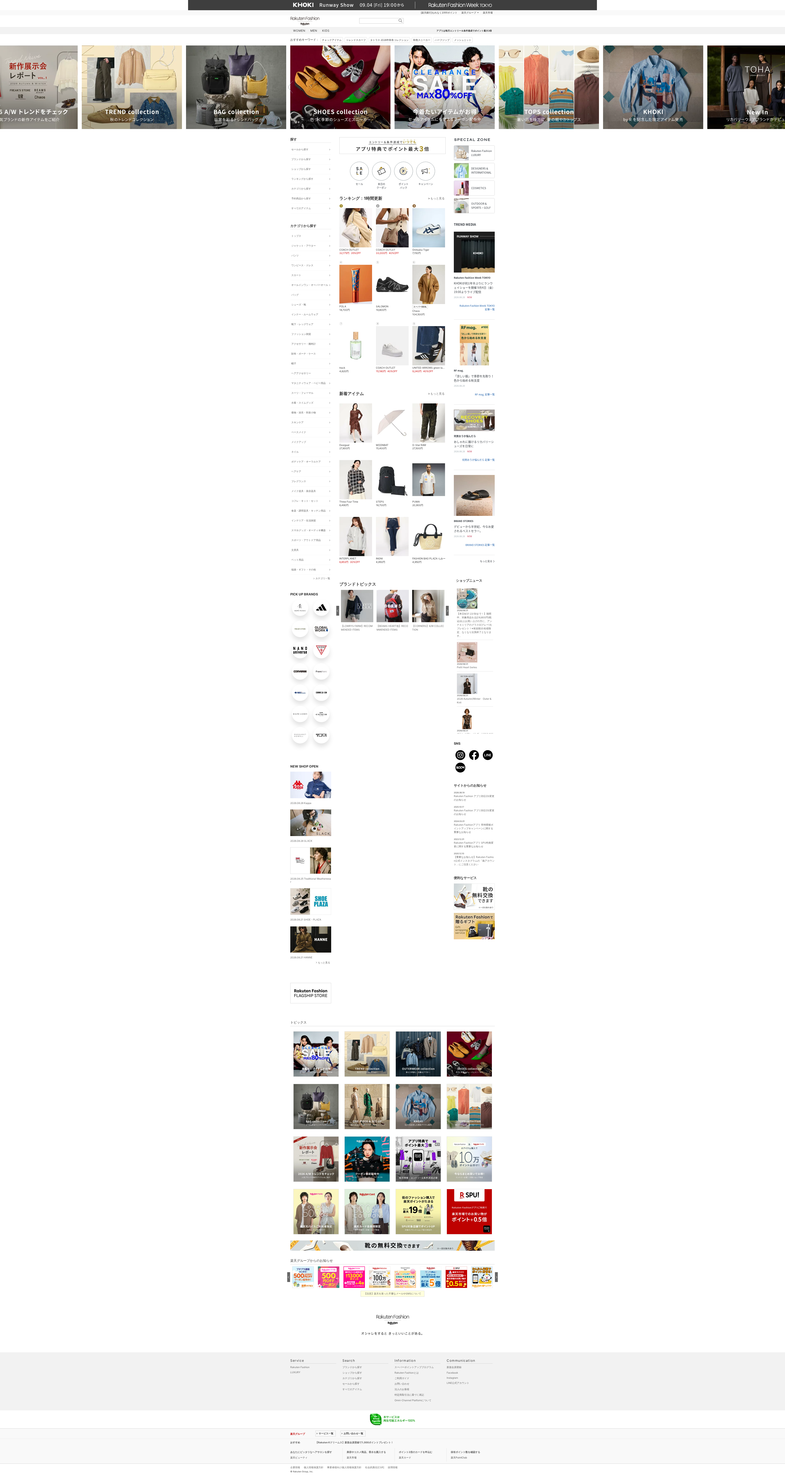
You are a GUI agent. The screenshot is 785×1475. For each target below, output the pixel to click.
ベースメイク (298, 432)
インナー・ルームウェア (304, 314)
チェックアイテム (332, 40)
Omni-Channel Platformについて (413, 1400)
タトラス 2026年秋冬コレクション (389, 40)
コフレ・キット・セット (304, 500)
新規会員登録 (454, 1367)
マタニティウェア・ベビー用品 (308, 383)
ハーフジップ (442, 40)
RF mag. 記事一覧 (485, 394)
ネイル (295, 451)
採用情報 (393, 1467)
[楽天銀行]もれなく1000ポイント (439, 12)
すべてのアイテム (301, 208)
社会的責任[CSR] (374, 1467)
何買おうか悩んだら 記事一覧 (478, 460)
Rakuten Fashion (322, 21)
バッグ (295, 294)
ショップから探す (301, 169)
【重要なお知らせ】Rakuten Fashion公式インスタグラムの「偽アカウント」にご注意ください (474, 860)
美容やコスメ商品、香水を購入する (366, 1452)
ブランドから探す (301, 159)
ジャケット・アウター (303, 245)
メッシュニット (462, 40)
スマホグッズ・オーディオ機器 (308, 530)
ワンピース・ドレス (302, 265)
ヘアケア (296, 471)
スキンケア (297, 422)
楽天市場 (488, 12)
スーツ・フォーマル (302, 392)
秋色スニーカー (421, 40)
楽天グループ (468, 12)
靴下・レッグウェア (302, 324)
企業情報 (295, 1467)
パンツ (295, 255)
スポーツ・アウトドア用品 (306, 540)
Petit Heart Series (467, 667)
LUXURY (295, 1372)
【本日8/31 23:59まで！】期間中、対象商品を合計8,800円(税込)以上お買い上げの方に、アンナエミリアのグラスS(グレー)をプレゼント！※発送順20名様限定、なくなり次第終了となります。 (474, 624)
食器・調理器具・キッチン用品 (308, 510)
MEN (313, 30)
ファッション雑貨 (301, 334)
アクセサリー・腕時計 (303, 343)
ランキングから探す (302, 178)
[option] (132, 87)
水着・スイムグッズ (302, 402)
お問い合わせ (402, 1383)
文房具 (295, 549)
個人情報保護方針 (313, 1467)
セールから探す (299, 149)
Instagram (452, 1377)
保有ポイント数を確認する (465, 1452)
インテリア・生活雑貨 (303, 520)
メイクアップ (298, 441)
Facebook (452, 1372)
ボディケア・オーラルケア (306, 461)
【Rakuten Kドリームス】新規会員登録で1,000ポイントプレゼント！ (354, 1442)
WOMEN (299, 30)
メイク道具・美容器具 (303, 491)
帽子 (293, 363)
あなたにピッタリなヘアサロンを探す (311, 1452)
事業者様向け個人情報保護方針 (344, 1467)
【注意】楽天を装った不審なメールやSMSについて (392, 1293)
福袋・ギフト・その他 (303, 569)
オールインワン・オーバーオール (309, 284)
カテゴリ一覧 (322, 578)
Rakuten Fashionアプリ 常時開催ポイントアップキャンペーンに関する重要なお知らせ (473, 828)
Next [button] (494, 87)
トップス (296, 235)
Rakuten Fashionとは (407, 1372)
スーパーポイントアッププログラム (414, 1367)
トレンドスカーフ (356, 40)
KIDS (326, 30)
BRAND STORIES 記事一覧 (480, 545)
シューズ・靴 (298, 304)
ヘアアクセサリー (301, 373)
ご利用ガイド (402, 1378)
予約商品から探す (301, 198)
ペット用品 (297, 559)
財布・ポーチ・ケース (303, 353)
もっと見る (324, 962)
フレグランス (298, 481)
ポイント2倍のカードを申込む (415, 1452)
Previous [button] (290, 87)
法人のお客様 (402, 1389)
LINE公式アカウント (458, 1382)
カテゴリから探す (301, 188)
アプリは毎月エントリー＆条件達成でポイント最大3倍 (464, 30)
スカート (296, 275)
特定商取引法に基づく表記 (409, 1394)
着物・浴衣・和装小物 (303, 412)
